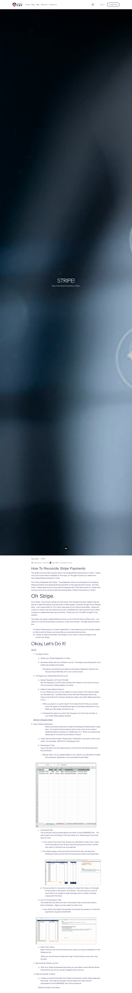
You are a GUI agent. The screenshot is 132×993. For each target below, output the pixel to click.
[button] (93, 5)
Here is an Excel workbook (55, 726)
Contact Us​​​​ (113, 4)
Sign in (102, 4)
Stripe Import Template (72, 738)
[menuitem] (28, 5)
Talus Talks (34, 559)
